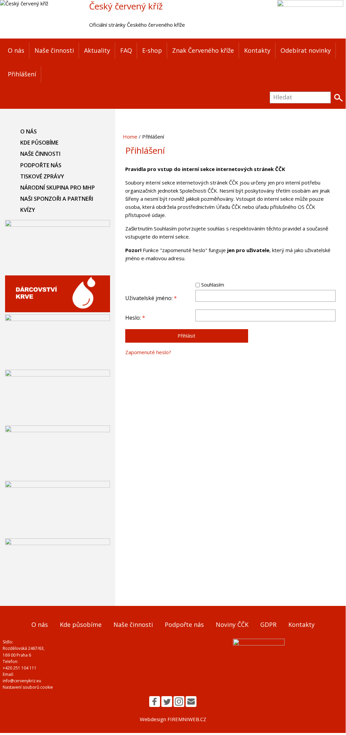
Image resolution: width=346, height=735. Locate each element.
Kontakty (257, 50)
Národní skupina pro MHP (57, 187)
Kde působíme (39, 142)
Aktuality (97, 50)
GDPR (268, 624)
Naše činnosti (54, 50)
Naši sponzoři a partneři (56, 198)
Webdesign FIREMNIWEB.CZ (173, 719)
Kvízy (27, 210)
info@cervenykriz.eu (22, 681)
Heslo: (135, 317)
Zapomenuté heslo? (148, 352)
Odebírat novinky (306, 50)
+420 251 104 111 (19, 668)
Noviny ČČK (232, 624)
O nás (16, 50)
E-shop (152, 50)
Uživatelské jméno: (151, 298)
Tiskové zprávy (42, 176)
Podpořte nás (40, 165)
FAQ (126, 50)
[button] (154, 701)
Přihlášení (22, 74)
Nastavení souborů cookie (28, 687)
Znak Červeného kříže (203, 50)
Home (130, 136)
